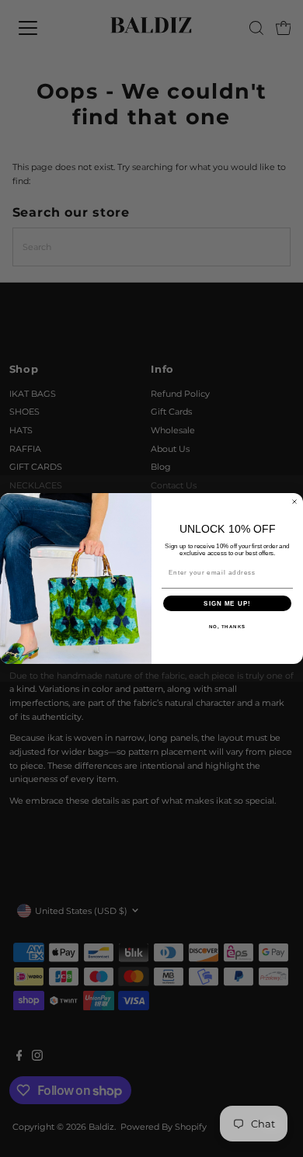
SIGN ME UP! (227, 603)
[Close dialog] (294, 501)
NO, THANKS (227, 627)
